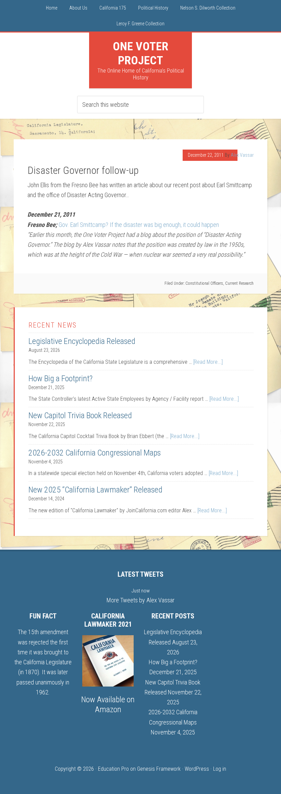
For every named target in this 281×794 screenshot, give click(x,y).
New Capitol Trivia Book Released (80, 415)
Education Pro (113, 769)
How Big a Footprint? (60, 378)
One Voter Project (140, 53)
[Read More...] (208, 362)
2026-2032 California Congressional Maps (94, 453)
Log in (219, 769)
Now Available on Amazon (108, 704)
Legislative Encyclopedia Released (81, 341)
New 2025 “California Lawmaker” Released (95, 490)
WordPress (197, 769)
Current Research (239, 283)
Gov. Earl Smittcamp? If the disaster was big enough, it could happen (139, 224)
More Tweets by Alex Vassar (140, 600)
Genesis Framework (159, 769)
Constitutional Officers (204, 283)
